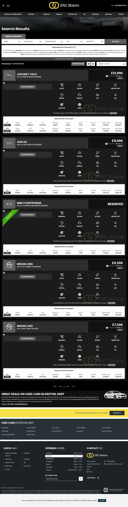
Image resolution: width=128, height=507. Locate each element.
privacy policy (19, 487)
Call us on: (15, 404)
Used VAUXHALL (107, 431)
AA (85, 14)
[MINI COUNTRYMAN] (27, 211)
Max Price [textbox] (90, 41)
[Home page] (64, 5)
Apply (120, 78)
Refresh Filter (78, 64)
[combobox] (12, 41)
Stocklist (31, 14)
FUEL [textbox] (68, 41)
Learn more (92, 500)
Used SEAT (79, 431)
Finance (59, 14)
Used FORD (55, 428)
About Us (46, 14)
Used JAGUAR (106, 428)
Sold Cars (108, 14)
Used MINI (5, 431)
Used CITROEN (31, 428)
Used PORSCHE (57, 431)
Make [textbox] (6, 41)
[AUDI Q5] (27, 151)
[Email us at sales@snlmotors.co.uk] (8, 6)
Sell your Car (72, 14)
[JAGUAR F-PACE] (27, 83)
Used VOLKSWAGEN (8, 434)
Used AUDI (5, 428)
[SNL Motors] (97, 457)
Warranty (95, 14)
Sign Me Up (117, 413)
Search (115, 41)
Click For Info (28, 87)
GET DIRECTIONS (51, 475)
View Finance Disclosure (64, 59)
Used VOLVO (30, 434)
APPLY (7, 125)
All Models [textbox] (28, 41)
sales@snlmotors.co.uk (114, 464)
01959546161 (120, 5)
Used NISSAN (30, 431)
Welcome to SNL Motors (13, 14)
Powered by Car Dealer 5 (116, 489)
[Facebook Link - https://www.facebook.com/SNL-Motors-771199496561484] (3, 6)
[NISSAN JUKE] (27, 273)
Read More (113, 113)
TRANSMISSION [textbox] (50, 41)
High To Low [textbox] (104, 64)
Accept (102, 500)
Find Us (121, 14)
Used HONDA (80, 428)
